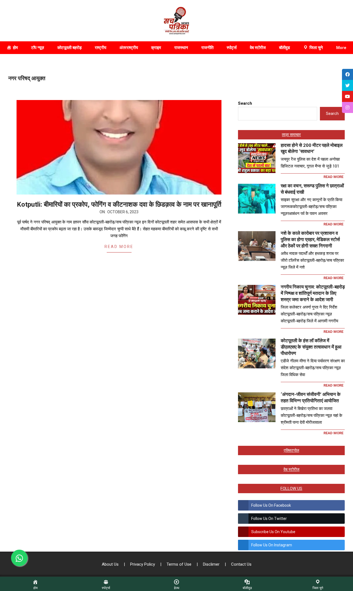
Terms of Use (179, 564)
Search (245, 103)
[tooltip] (347, 74)
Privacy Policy (143, 564)
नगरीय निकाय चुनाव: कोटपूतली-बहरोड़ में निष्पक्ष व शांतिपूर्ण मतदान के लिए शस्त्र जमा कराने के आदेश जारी (313, 293)
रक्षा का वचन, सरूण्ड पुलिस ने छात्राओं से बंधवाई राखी (312, 189)
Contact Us (241, 564)
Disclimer (212, 564)
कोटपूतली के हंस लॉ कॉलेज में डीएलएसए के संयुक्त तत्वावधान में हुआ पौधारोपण (311, 347)
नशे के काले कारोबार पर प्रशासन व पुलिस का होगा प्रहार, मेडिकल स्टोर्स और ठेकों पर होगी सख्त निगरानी (310, 239)
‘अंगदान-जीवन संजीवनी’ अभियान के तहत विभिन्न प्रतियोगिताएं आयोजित (311, 397)
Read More (119, 246)
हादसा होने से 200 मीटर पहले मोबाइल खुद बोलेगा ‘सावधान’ (312, 148)
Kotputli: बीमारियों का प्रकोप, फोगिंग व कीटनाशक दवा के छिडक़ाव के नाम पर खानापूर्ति (119, 204)
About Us (111, 564)
